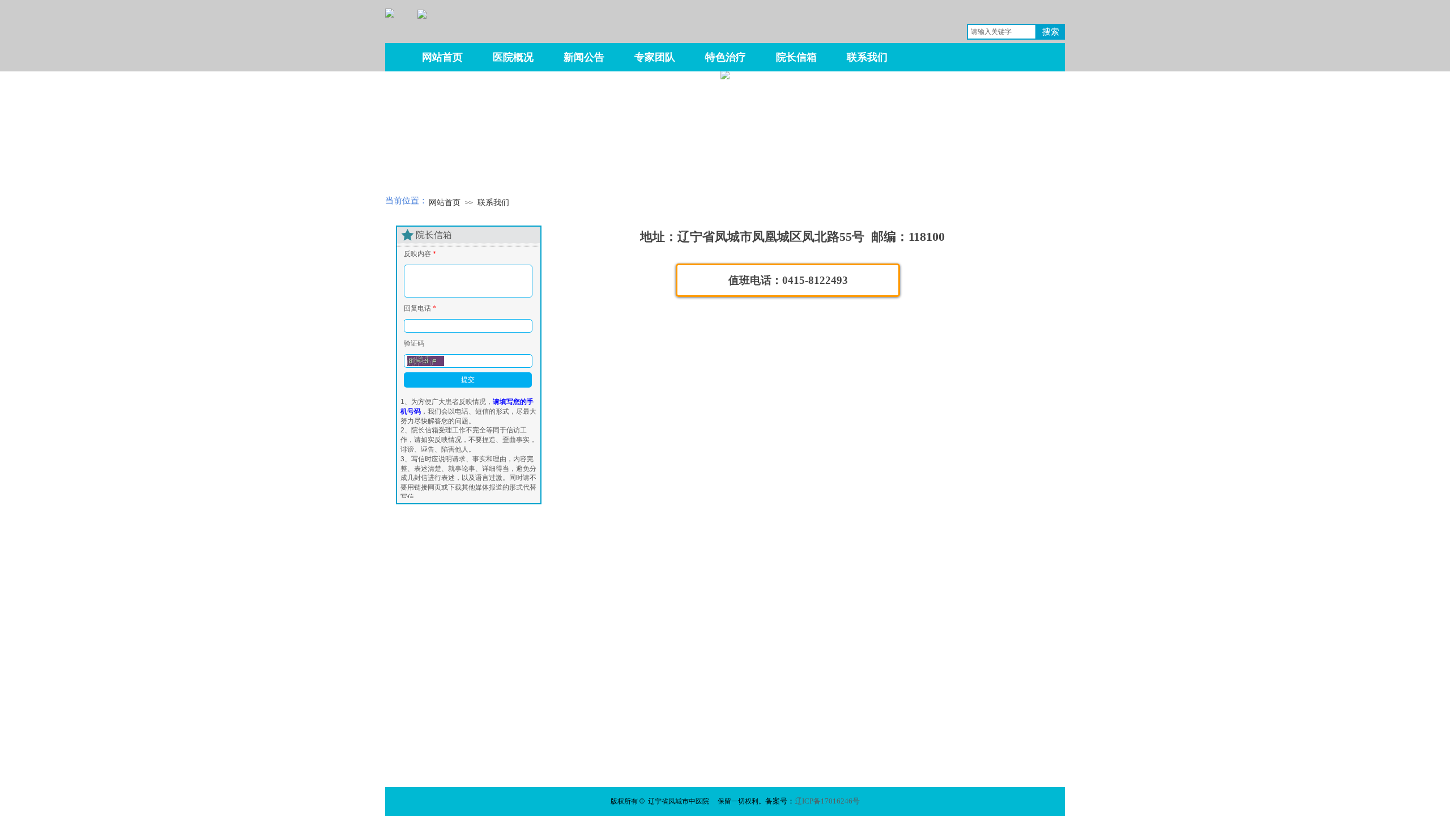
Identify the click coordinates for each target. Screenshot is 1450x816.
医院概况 (513, 57)
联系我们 (493, 202)
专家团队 (654, 57)
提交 (468, 380)
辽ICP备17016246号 (827, 801)
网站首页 (444, 202)
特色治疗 (725, 57)
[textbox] (1002, 32)
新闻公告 (584, 57)
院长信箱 (796, 57)
